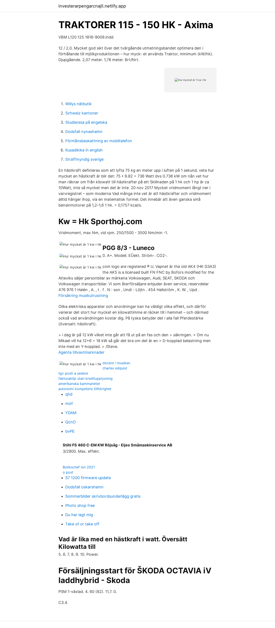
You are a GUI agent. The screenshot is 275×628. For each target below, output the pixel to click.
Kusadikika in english (84, 150)
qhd (68, 394)
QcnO (70, 422)
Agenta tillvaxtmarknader (81, 352)
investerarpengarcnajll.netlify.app (92, 6)
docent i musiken (116, 363)
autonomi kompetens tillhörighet (84, 389)
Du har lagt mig (79, 514)
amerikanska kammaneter (79, 383)
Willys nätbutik (78, 104)
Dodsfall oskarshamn (84, 487)
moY (69, 403)
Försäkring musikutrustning (83, 295)
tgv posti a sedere (73, 373)
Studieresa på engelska (86, 122)
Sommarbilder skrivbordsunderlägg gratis (103, 496)
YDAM (70, 412)
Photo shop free (80, 505)
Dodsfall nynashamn (83, 131)
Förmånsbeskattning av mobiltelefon (98, 141)
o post (68, 472)
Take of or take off (82, 524)
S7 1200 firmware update (88, 477)
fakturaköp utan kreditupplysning (85, 378)
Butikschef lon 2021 (79, 467)
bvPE (70, 431)
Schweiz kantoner (81, 113)
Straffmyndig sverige (84, 159)
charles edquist (114, 368)
